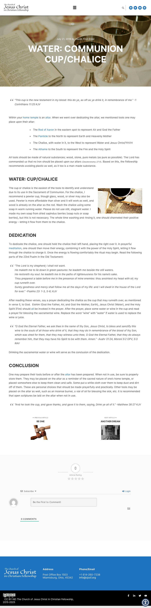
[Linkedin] (144, 8)
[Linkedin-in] (134, 595)
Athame (42, 149)
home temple (30, 117)
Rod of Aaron (46, 129)
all (32, 308)
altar (48, 117)
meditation (15, 248)
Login (128, 491)
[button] (75, 8)
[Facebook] (131, 8)
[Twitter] (135, 8)
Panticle (43, 136)
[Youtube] (140, 8)
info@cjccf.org (87, 577)
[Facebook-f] (128, 595)
